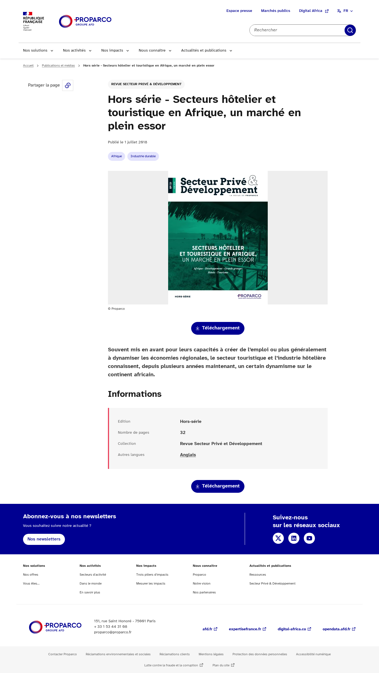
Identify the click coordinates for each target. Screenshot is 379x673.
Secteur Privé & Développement (272, 583)
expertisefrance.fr (245, 629)
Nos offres (30, 575)
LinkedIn (293, 538)
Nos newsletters (43, 539)
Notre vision (202, 583)
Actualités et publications (203, 51)
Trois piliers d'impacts (152, 575)
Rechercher (350, 30)
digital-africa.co (292, 629)
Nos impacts (112, 51)
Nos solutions (35, 51)
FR (345, 11)
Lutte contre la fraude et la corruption (171, 665)
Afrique (116, 156)
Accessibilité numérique (313, 654)
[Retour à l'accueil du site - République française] (85, 21)
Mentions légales (211, 654)
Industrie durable (143, 156)
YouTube (309, 538)
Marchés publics (275, 11)
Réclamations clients (175, 654)
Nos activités (74, 51)
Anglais (188, 455)
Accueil (28, 65)
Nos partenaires (204, 592)
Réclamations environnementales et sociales (118, 654)
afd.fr (207, 629)
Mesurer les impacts (150, 583)
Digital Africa (310, 11)
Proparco (199, 575)
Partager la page (67, 85)
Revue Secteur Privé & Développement (146, 84)
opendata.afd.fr (336, 629)
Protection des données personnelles (260, 654)
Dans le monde (91, 583)
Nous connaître (152, 51)
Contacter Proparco (62, 654)
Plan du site (221, 665)
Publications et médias (58, 65)
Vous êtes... (31, 583)
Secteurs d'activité (93, 575)
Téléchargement (221, 328)
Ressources (257, 575)
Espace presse (239, 11)
